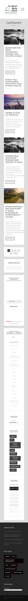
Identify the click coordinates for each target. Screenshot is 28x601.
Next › (15, 253)
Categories (14, 341)
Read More (10, 72)
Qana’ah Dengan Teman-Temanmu (12, 531)
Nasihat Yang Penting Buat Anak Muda (13, 539)
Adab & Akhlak (14, 345)
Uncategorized (14, 405)
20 (14, 501)
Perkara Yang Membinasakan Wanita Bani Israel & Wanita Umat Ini (13, 83)
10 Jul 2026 (9, 88)
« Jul (11, 511)
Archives (14, 420)
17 (10, 501)
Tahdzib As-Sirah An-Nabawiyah (12, 114)
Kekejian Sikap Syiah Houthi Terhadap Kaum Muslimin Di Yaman (13, 159)
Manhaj (14, 379)
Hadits (14, 372)
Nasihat (14, 382)
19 (12, 501)
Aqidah (14, 352)
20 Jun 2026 (9, 117)
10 (10, 498)
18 (11, 501)
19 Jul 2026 (9, 58)
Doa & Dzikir (14, 360)
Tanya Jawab (14, 394)
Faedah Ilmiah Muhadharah (15, 445)
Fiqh (14, 369)
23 (17, 501)
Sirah (14, 390)
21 (15, 501)
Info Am (14, 375)
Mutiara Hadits (15, 458)
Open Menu (22, 9)
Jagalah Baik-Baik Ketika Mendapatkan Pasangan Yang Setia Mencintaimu (13, 52)
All (14, 349)
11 (11, 498)
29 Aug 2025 (10, 219)
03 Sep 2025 (10, 164)
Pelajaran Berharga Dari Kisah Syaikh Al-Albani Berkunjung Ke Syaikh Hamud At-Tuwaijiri (13, 212)
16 (17, 498)
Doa (12, 439)
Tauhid (14, 397)
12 (11, 253)
